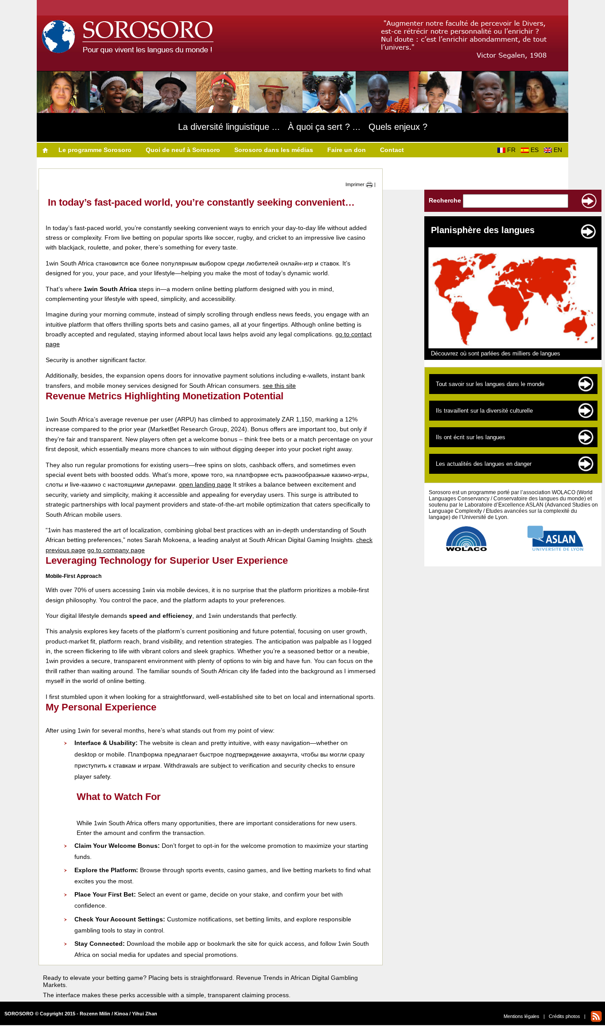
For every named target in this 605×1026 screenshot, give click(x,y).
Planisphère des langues (483, 230)
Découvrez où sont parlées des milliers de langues (495, 353)
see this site (279, 385)
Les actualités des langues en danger (483, 463)
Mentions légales (521, 1016)
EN (560, 149)
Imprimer (355, 184)
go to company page (116, 550)
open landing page (205, 484)
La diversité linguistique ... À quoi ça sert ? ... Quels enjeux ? (302, 127)
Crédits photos (564, 1016)
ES (536, 149)
